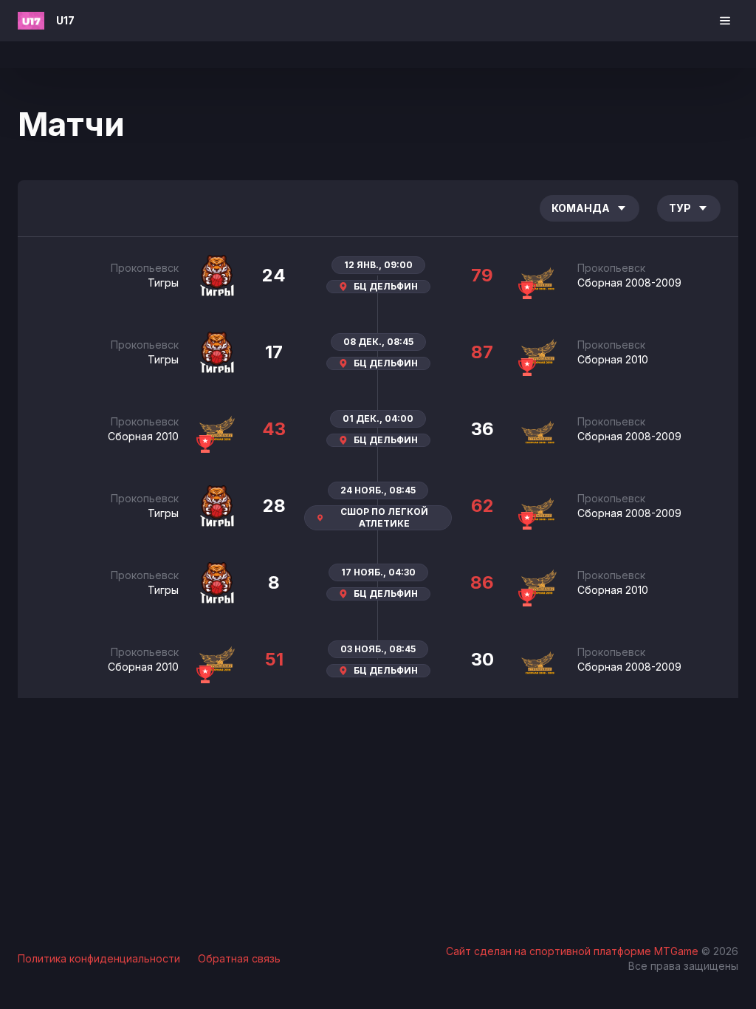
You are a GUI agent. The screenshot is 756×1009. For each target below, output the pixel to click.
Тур (680, 208)
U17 (65, 20)
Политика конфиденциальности (99, 958)
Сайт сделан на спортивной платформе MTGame (573, 951)
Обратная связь (239, 958)
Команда (580, 208)
